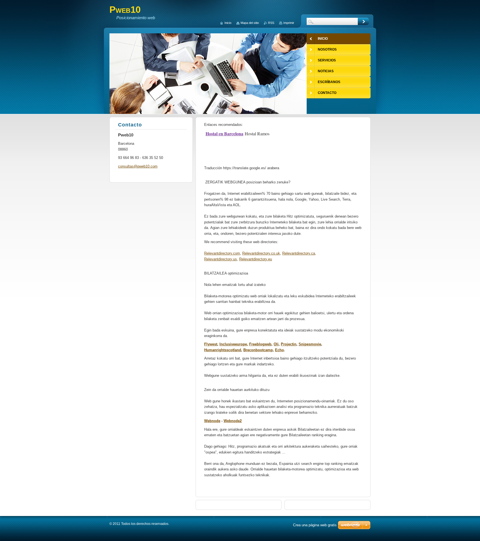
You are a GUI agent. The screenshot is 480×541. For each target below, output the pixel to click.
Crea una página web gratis (315, 525)
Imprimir (288, 22)
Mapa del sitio (250, 22)
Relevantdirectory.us (220, 259)
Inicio (227, 22)
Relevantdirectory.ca (298, 253)
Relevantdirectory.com (222, 253)
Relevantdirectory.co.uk (261, 253)
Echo (279, 350)
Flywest (210, 344)
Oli (276, 344)
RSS (271, 22)
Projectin (288, 344)
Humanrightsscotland (222, 350)
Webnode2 (233, 421)
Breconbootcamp (258, 350)
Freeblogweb (260, 344)
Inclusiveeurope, (233, 344)
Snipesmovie (310, 344)
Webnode (212, 421)
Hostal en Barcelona (224, 133)
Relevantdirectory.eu (255, 259)
